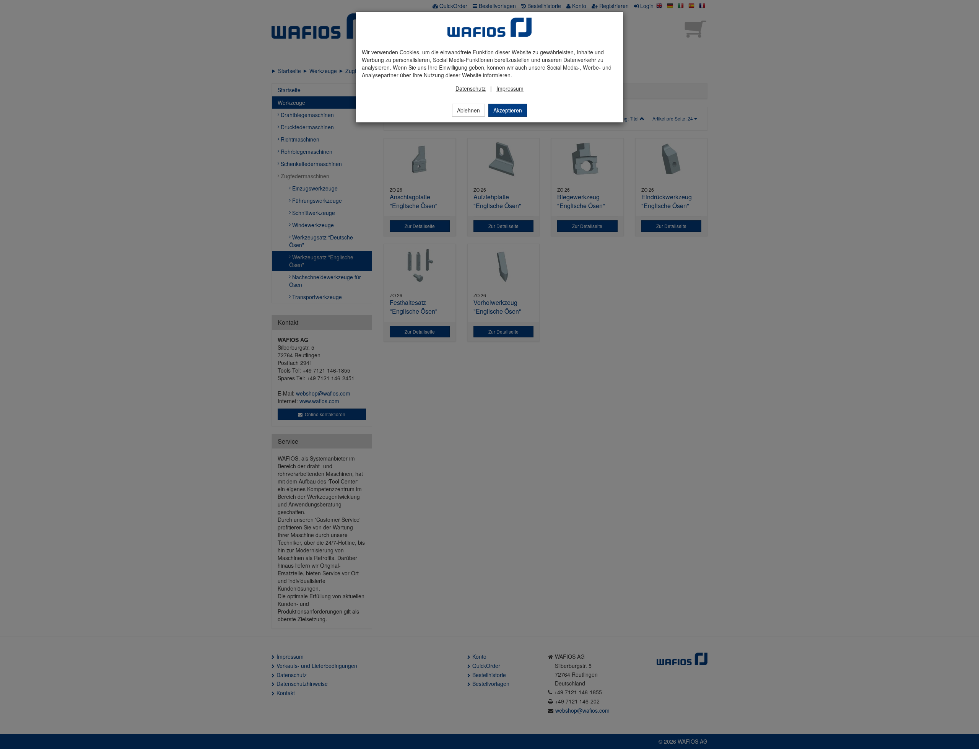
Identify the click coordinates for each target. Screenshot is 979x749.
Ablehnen (468, 110)
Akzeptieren (507, 110)
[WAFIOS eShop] (489, 27)
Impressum (510, 88)
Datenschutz (470, 88)
